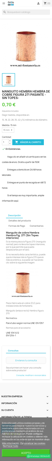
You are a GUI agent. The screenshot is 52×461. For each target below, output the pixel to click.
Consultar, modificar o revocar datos (31, 375)
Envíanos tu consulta (26, 360)
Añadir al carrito (28, 142)
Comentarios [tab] (36, 225)
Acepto (26, 453)
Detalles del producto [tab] (20, 220)
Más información (10, 443)
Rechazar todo (10, 445)
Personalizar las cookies (32, 443)
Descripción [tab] (14, 215)
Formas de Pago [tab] (17, 225)
